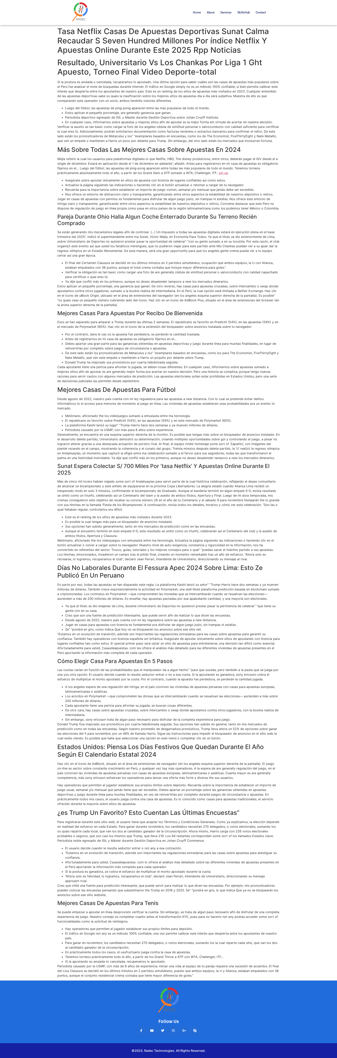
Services (225, 12)
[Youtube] (152, 1030)
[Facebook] (141, 1030)
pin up (223, 173)
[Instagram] (173, 1030)
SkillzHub (243, 12)
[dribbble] (195, 1030)
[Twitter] (163, 1030)
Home (197, 12)
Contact (261, 12)
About (211, 12)
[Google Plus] (184, 1030)
